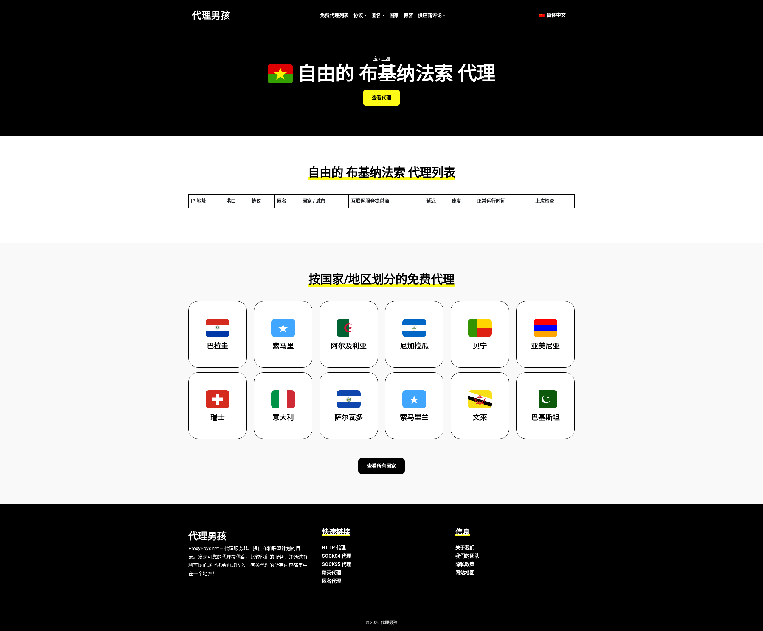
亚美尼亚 (545, 346)
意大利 (283, 417)
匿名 (376, 15)
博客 (408, 15)
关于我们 (464, 547)
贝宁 (480, 346)
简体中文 (555, 15)
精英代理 (331, 573)
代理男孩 (211, 15)
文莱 (480, 417)
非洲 (386, 58)
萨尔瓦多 (348, 417)
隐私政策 (464, 564)
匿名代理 (331, 581)
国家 (394, 15)
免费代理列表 (334, 15)
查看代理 (381, 98)
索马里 (283, 346)
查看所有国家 (381, 466)
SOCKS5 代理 (336, 564)
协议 (358, 15)
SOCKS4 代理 (336, 556)
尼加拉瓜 (414, 346)
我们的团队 (467, 556)
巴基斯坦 (545, 417)
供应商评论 (430, 15)
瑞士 (217, 417)
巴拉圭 (217, 346)
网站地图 (464, 573)
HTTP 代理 (334, 547)
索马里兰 (414, 417)
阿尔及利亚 (349, 346)
